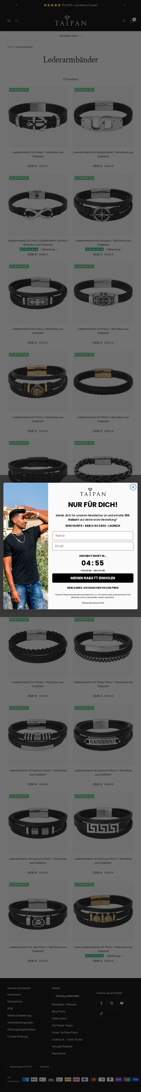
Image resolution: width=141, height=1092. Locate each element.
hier (95, 594)
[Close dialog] (133, 487)
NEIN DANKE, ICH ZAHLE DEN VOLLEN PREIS (93, 588)
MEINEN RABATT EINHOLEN (92, 578)
